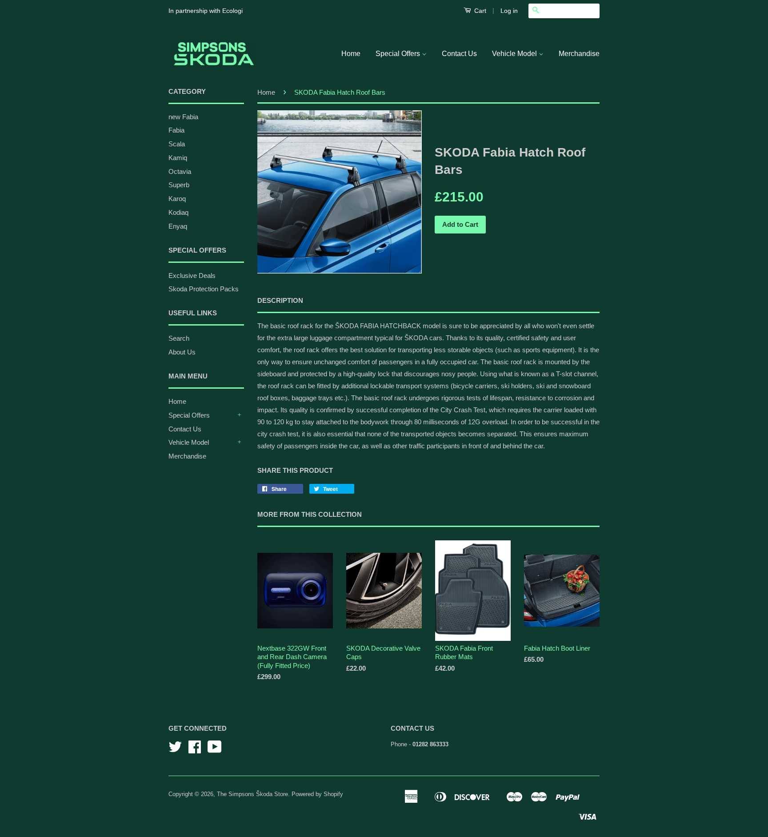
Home (350, 53)
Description (280, 300)
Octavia (179, 171)
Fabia (176, 130)
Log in (509, 10)
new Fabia (183, 117)
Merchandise (579, 53)
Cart (479, 10)
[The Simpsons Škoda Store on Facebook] (194, 750)
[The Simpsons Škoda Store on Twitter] (175, 750)
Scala (176, 144)
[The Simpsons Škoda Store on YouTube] (215, 750)
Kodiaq (178, 212)
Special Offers (399, 53)
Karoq (177, 198)
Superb (178, 185)
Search (178, 338)
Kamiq (177, 157)
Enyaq (177, 226)
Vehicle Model (515, 53)
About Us (182, 352)
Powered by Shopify (317, 794)
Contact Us (459, 53)
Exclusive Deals (192, 275)
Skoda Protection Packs (203, 289)
